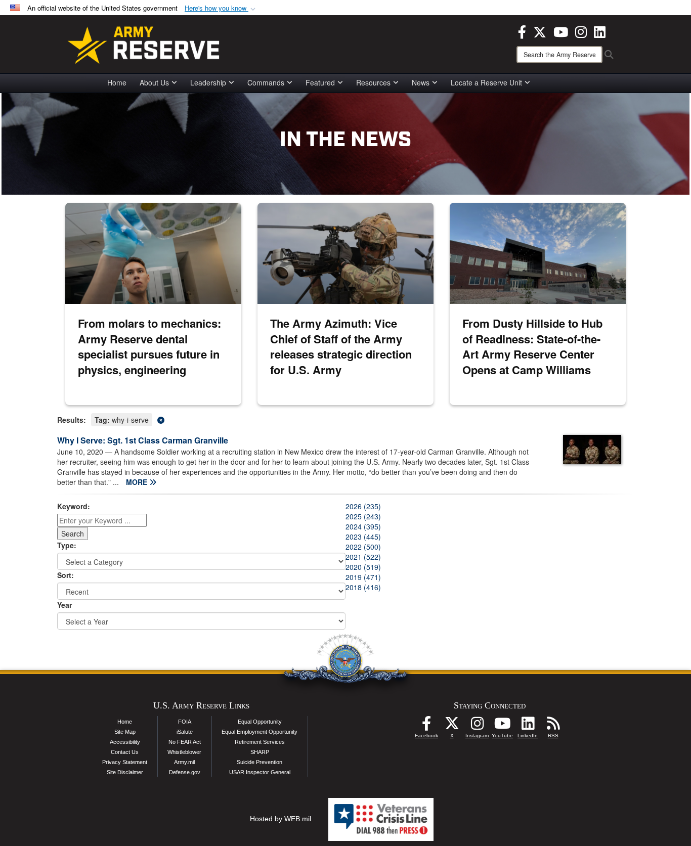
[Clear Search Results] (345, 419)
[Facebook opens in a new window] (522, 31)
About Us (154, 82)
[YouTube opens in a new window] (560, 31)
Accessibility (125, 742)
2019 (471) (363, 577)
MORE (137, 482)
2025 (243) (363, 516)
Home (116, 82)
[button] (221, 8)
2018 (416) (363, 587)
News (420, 82)
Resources (373, 82)
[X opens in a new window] (539, 31)
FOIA (184, 722)
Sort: (65, 575)
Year (64, 605)
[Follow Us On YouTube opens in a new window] (502, 726)
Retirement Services (260, 742)
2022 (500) (363, 547)
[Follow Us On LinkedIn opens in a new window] (527, 726)
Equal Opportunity (260, 722)
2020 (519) (363, 567)
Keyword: (73, 506)
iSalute (185, 732)
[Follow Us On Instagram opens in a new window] (477, 726)
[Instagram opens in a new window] (581, 31)
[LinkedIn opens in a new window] (600, 31)
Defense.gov (184, 772)
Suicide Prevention (259, 762)
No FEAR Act (184, 742)
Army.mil (184, 762)
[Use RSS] (553, 726)
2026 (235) (363, 506)
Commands (265, 82)
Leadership (208, 82)
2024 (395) (363, 526)
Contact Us (125, 752)
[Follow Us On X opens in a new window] (451, 726)
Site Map (125, 732)
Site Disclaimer (125, 772)
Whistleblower (184, 752)
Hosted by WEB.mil (280, 819)
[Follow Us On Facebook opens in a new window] (426, 726)
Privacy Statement (124, 762)
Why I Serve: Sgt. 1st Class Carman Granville (142, 440)
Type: (66, 545)
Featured (320, 82)
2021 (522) (363, 557)
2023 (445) (363, 536)
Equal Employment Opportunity (259, 732)
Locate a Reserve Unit (486, 82)
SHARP (259, 752)
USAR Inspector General (259, 772)
